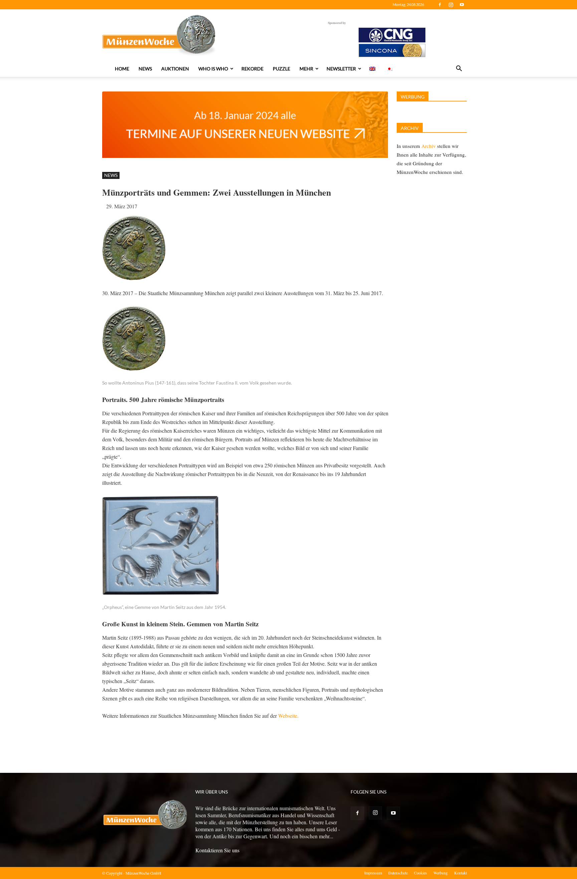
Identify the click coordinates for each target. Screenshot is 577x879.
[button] (459, 69)
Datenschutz (398, 872)
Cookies (420, 872)
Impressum (373, 872)
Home (122, 68)
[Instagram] (451, 4)
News (145, 68)
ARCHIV (410, 128)
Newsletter (341, 68)
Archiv (428, 146)
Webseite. (288, 715)
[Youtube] (462, 4)
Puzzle (281, 68)
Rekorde (252, 68)
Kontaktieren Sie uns (217, 850)
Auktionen (175, 68)
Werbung (440, 872)
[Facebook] (440, 4)
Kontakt (460, 872)
